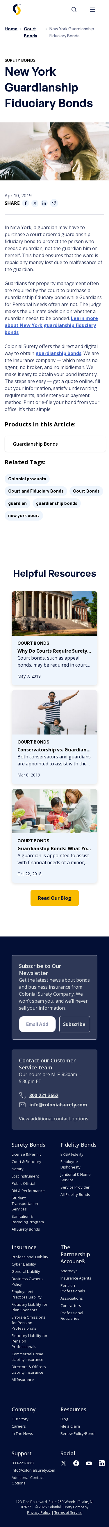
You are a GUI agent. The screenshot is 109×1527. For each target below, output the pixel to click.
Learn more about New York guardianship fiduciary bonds (51, 325)
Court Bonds (86, 491)
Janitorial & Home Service (75, 1177)
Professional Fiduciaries (71, 1315)
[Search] (77, 9)
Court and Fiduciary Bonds (36, 491)
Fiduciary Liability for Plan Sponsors (29, 1307)
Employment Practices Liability (27, 1294)
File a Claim (70, 1426)
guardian (17, 503)
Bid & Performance (28, 1190)
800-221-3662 (43, 1095)
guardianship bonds (58, 353)
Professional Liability (30, 1256)
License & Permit (26, 1154)
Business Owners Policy (27, 1281)
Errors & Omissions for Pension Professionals (28, 1323)
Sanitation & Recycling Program (28, 1219)
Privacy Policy (39, 1512)
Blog (64, 1418)
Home (11, 28)
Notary (18, 1168)
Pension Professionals (72, 1288)
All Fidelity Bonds (75, 1194)
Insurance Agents (75, 1278)
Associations (71, 1298)
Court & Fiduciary (26, 1161)
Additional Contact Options (28, 1480)
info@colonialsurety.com (58, 1104)
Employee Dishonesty (70, 1164)
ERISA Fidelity (71, 1154)
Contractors (70, 1305)
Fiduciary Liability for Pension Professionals (29, 1341)
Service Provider (75, 1187)
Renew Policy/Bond (77, 1433)
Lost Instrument (25, 1176)
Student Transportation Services (25, 1203)
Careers (19, 1426)
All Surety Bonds (26, 1229)
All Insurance (23, 1379)
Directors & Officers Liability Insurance (29, 1369)
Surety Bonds (20, 60)
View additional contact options (53, 1118)
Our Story (20, 1418)
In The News (22, 1433)
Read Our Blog (54, 898)
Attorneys (69, 1270)
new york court (24, 515)
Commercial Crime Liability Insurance (27, 1356)
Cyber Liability (24, 1264)
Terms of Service (68, 1512)
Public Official (23, 1183)
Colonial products (27, 478)
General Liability (26, 1271)
